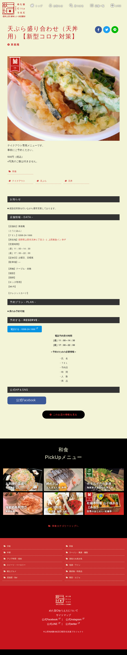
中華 (9, 552)
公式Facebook (50, 619)
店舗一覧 (100, 6)
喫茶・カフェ (74, 577)
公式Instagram (73, 619)
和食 (14, 171)
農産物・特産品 (75, 571)
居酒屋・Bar (12, 577)
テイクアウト (18, 180)
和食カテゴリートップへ (65, 525)
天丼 (70, 180)
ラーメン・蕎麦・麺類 (78, 552)
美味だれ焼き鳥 (75, 558)
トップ (39, 6)
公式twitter (71, 624)
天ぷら (43, 180)
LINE (118, 6)
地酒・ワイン (74, 564)
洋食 (9, 546)
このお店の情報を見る (65, 414)
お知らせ (58, 6)
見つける (79, 6)
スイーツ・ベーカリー (16, 564)
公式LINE (52, 624)
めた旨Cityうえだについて (63, 610)
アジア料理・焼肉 (14, 558)
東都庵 (15, 44)
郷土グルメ (11, 571)
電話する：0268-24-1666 (23, 329)
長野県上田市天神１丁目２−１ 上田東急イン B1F (42, 239)
